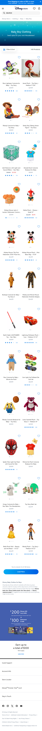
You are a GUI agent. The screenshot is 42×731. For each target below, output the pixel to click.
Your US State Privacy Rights (9, 718)
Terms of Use (5, 715)
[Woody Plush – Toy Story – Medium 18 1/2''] (31, 532)
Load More (21, 572)
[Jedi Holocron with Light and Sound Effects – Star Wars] (11, 153)
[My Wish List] (34, 8)
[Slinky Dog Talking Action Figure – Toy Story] (31, 111)
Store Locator (6, 680)
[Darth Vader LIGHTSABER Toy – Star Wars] (11, 321)
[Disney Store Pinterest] (16, 706)
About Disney (23, 722)
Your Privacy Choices (24, 718)
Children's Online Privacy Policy (10, 722)
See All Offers (31, 3)
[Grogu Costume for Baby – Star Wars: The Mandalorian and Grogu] (11, 490)
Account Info (6, 671)
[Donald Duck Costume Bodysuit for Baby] (31, 153)
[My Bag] (39, 8)
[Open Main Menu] (3, 8)
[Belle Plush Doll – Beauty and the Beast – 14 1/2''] (11, 532)
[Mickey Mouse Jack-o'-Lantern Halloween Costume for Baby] (11, 196)
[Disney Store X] (12, 706)
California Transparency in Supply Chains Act (25, 725)
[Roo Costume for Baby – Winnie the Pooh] (11, 363)
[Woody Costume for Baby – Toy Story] (11, 111)
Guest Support (7, 663)
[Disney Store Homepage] (21, 8)
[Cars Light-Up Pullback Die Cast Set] (31, 363)
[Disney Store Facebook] (3, 706)
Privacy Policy (32, 715)
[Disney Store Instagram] (8, 706)
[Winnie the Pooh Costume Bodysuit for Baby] (31, 447)
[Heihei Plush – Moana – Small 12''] (31, 196)
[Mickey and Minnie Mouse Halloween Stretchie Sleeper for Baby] (31, 280)
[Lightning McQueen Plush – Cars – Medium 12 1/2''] (31, 321)
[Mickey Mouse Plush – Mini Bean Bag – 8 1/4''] (31, 238)
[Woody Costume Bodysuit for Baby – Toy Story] (11, 405)
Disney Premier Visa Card (12, 688)
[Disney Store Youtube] (21, 706)
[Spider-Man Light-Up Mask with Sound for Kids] (11, 447)
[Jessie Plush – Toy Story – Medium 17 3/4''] (31, 69)
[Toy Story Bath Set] (31, 490)
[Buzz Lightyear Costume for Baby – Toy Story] (11, 69)
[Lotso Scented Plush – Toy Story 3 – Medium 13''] (31, 405)
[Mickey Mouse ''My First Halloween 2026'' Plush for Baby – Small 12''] (11, 238)
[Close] (40, 1)
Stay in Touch (6, 696)
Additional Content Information (19, 715)
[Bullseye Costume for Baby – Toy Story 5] (11, 280)
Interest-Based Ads (7, 725)
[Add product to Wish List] (19, 57)
